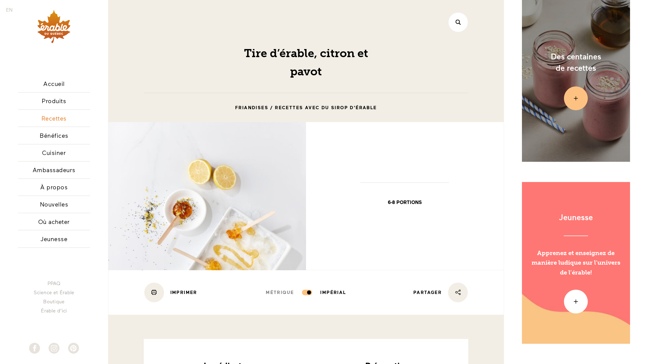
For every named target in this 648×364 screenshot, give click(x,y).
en (9, 10)
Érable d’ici (54, 310)
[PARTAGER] (458, 292)
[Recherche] (458, 22)
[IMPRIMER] (154, 292)
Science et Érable (54, 292)
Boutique (54, 301)
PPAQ (54, 283)
